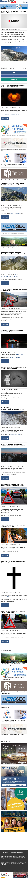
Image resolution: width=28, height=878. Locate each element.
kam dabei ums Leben (14, 357)
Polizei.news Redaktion (14, 29)
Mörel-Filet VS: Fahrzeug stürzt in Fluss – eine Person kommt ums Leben (13, 525)
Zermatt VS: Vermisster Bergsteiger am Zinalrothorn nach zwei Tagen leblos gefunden (13, 445)
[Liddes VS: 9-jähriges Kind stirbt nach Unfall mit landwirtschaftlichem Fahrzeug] (14, 378)
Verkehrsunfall (19, 354)
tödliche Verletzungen (15, 213)
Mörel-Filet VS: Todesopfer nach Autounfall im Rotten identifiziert (13, 562)
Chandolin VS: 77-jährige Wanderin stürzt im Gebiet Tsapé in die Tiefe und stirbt (12, 184)
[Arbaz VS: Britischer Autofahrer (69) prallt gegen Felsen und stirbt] (14, 299)
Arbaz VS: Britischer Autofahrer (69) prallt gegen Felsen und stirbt (14, 290)
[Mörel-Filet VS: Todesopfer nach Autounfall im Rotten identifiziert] (14, 577)
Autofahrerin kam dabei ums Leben (12, 114)
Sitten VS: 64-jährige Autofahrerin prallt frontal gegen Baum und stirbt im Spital (13, 86)
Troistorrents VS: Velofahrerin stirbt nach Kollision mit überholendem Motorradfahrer (12, 485)
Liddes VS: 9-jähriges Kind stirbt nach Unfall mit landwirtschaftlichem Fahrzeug (13, 367)
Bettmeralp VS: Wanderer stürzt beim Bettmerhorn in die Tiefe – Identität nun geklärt (13, 253)
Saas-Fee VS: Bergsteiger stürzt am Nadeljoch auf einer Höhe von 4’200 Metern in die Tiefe (13, 408)
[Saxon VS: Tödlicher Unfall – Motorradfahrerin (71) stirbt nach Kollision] (14, 621)
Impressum (4, 852)
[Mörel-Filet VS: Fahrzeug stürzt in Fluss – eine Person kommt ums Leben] (14, 535)
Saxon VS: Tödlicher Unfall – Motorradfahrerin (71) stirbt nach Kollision (13, 611)
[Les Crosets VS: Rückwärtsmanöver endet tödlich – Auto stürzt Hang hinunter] (14, 341)
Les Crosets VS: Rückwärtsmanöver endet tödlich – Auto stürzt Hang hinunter (12, 331)
